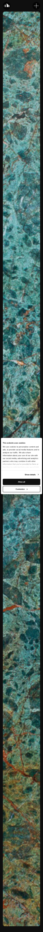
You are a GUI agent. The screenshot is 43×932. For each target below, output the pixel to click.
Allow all (21, 482)
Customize (20, 489)
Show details (30, 474)
